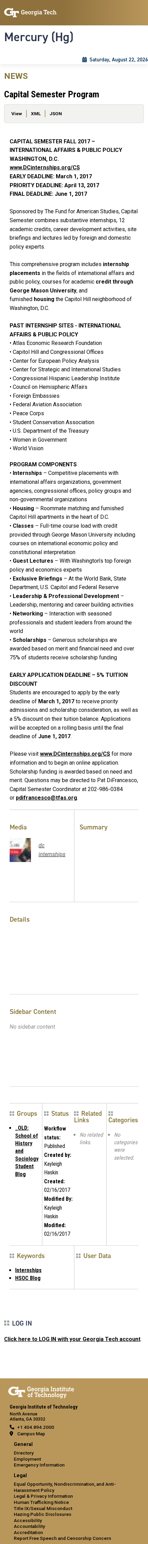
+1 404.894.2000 (35, 1427)
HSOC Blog (28, 1278)
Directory (24, 1453)
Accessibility (28, 1520)
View (16, 113)
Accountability (29, 1526)
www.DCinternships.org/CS (45, 167)
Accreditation (28, 1532)
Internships (28, 1270)
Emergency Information (39, 1465)
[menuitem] (74, 1455)
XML (36, 113)
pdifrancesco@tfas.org (46, 797)
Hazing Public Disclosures (42, 1514)
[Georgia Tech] (41, 1391)
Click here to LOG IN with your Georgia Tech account (72, 1339)
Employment (27, 1459)
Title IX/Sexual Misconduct (43, 1508)
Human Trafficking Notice (41, 1502)
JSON (56, 113)
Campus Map (31, 1433)
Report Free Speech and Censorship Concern (62, 1538)
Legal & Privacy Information (43, 1496)
